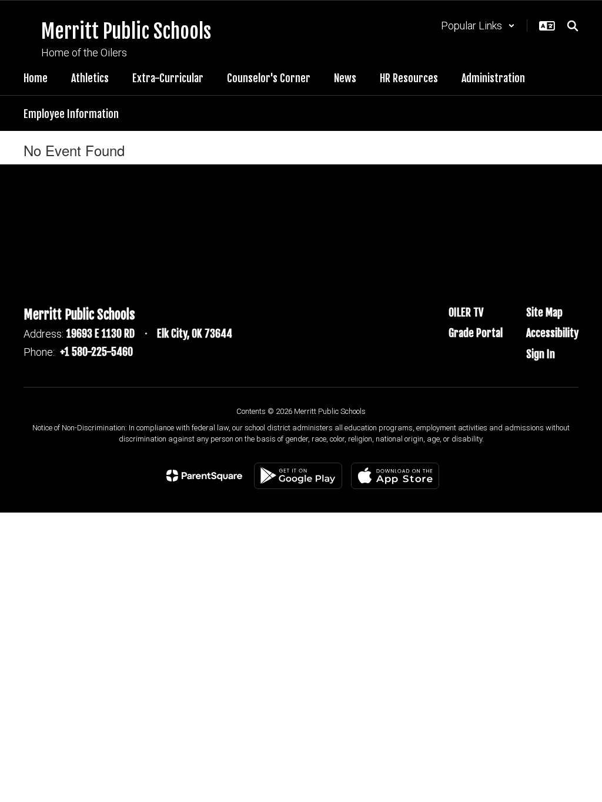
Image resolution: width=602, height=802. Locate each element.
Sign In (540, 354)
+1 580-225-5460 (96, 351)
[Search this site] (572, 26)
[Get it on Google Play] (298, 476)
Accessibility (552, 332)
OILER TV (466, 312)
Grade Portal (476, 332)
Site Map (544, 312)
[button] (478, 25)
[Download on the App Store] (395, 476)
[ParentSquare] (204, 475)
